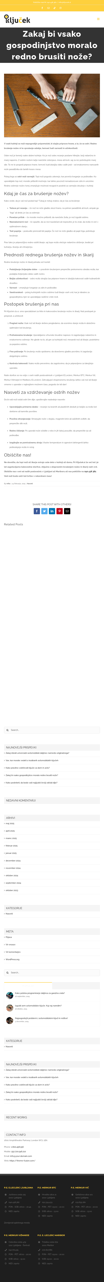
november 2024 (13, 868)
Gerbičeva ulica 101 (84, 1195)
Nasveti (30, 484)
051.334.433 (47, 1202)
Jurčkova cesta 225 (17, 1195)
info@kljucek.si (65, 2)
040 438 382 (90, 471)
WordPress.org (12, 959)
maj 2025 (10, 823)
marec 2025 (11, 838)
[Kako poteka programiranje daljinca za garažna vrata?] (9, 994)
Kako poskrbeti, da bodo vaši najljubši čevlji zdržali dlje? (31, 783)
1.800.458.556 (17, 1147)
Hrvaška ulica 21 (49, 1195)
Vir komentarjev (13, 952)
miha (8, 484)
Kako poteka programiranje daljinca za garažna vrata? (40, 993)
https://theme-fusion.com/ (22, 1161)
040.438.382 (52, 2)
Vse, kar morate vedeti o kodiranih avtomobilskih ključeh (32, 760)
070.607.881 (47, 1250)
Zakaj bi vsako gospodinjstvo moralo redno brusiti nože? (32, 775)
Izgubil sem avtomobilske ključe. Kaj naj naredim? (38, 1006)
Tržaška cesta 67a (50, 1242)
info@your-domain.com (21, 1156)
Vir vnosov (10, 944)
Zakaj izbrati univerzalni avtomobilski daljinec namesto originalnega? (37, 753)
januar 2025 (11, 853)
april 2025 (10, 831)
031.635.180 (80, 1202)
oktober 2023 (12, 890)
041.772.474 (13, 1250)
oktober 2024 (12, 875)
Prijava (9, 937)
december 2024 (13, 860)
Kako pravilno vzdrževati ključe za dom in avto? (28, 768)
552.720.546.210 (18, 1151)
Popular (28, 986)
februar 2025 (11, 846)
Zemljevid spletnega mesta (17, 1223)
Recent (76, 986)
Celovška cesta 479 (17, 1242)
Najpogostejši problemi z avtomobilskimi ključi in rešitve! (41, 1018)
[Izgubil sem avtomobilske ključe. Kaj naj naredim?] (9, 1007)
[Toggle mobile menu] (98, 19)
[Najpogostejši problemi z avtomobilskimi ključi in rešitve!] (9, 1019)
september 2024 (13, 883)
